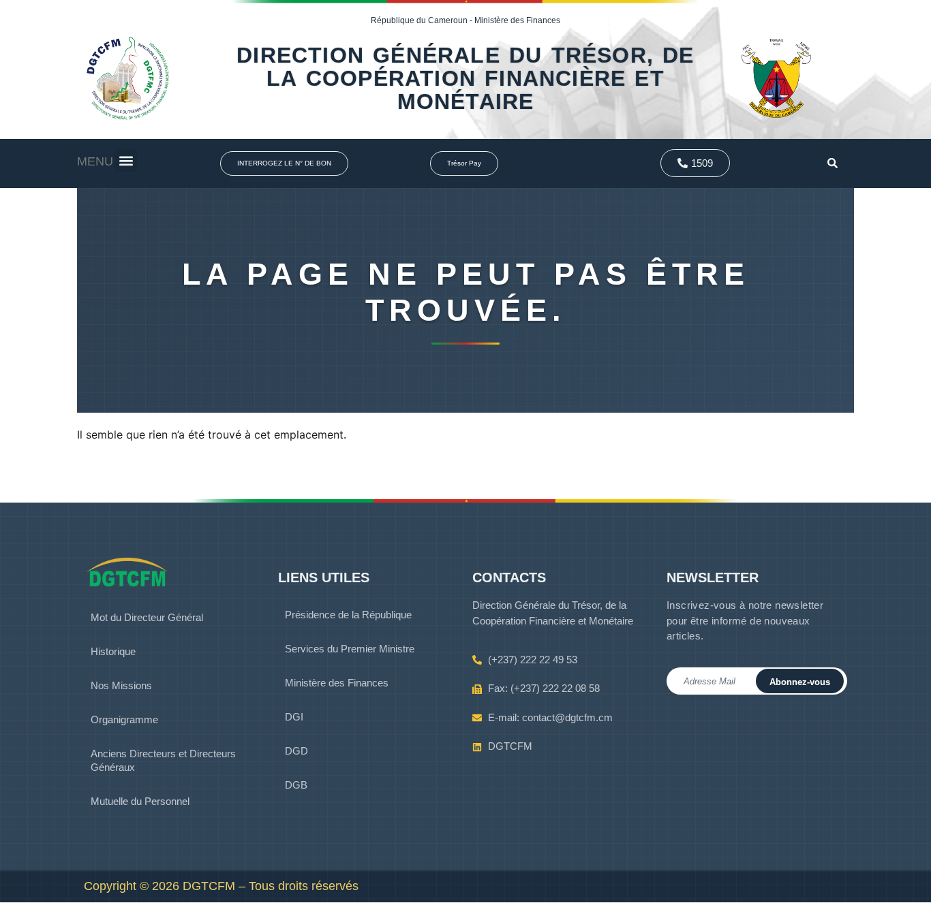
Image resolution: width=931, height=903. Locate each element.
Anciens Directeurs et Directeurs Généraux (163, 760)
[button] (126, 160)
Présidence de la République (348, 614)
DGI (294, 717)
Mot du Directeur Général (147, 617)
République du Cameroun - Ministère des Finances (465, 20)
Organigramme (124, 719)
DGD (296, 751)
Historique (113, 651)
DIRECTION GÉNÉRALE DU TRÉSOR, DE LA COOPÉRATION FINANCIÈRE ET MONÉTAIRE (465, 78)
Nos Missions (121, 685)
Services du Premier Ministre (349, 648)
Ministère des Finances (336, 682)
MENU (95, 161)
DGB (296, 785)
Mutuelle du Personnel (140, 801)
